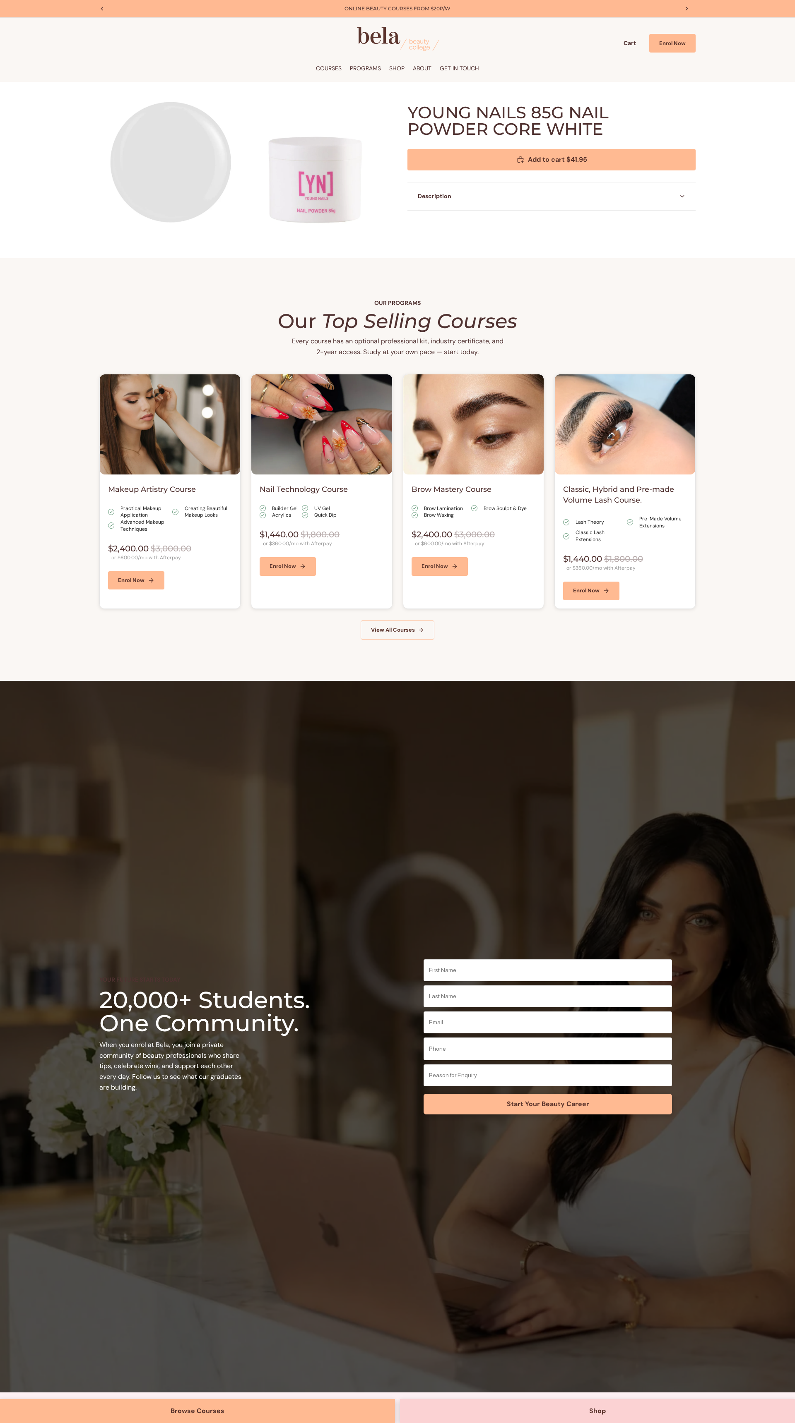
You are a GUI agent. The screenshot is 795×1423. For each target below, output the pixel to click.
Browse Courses (197, 1410)
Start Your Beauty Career (548, 1104)
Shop (597, 1410)
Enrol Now (672, 43)
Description (434, 196)
